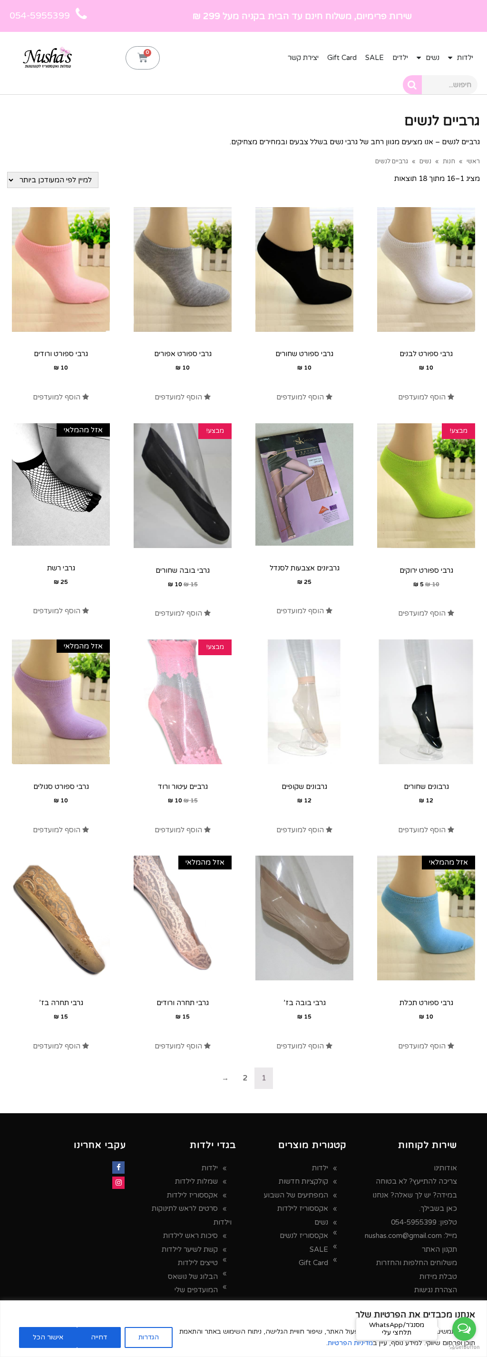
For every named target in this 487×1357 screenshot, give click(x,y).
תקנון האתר (439, 1249)
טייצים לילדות (198, 1262)
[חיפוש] (412, 84)
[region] (243, 1328)
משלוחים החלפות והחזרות (416, 1262)
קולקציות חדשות (303, 1181)
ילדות (465, 57)
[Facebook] (118, 1167)
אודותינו (445, 1168)
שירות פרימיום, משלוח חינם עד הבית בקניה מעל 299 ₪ (302, 16)
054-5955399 (414, 1222)
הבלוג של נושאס (193, 1276)
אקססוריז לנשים (304, 1235)
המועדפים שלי (196, 1290)
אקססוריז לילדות (302, 1208)
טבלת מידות (438, 1276)
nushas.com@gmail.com (403, 1235)
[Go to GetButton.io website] (464, 1347)
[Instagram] (118, 1183)
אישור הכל (48, 1337)
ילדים (400, 57)
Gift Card (342, 57)
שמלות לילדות (196, 1181)
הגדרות (148, 1337)
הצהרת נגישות (435, 1290)
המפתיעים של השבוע (296, 1195)
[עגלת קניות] (143, 58)
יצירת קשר (303, 57)
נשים (432, 57)
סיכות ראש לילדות (190, 1235)
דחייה (99, 1337)
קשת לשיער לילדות (190, 1249)
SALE (374, 57)
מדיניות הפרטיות (350, 1343)
